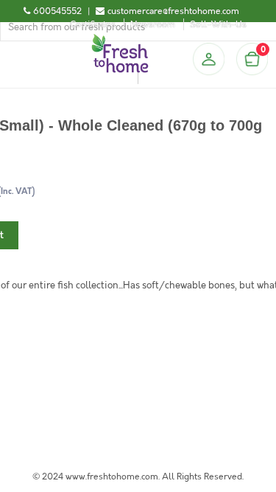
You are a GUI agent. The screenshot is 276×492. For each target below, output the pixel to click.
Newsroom (152, 24)
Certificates (93, 24)
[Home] (120, 39)
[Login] (208, 59)
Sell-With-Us (218, 24)
